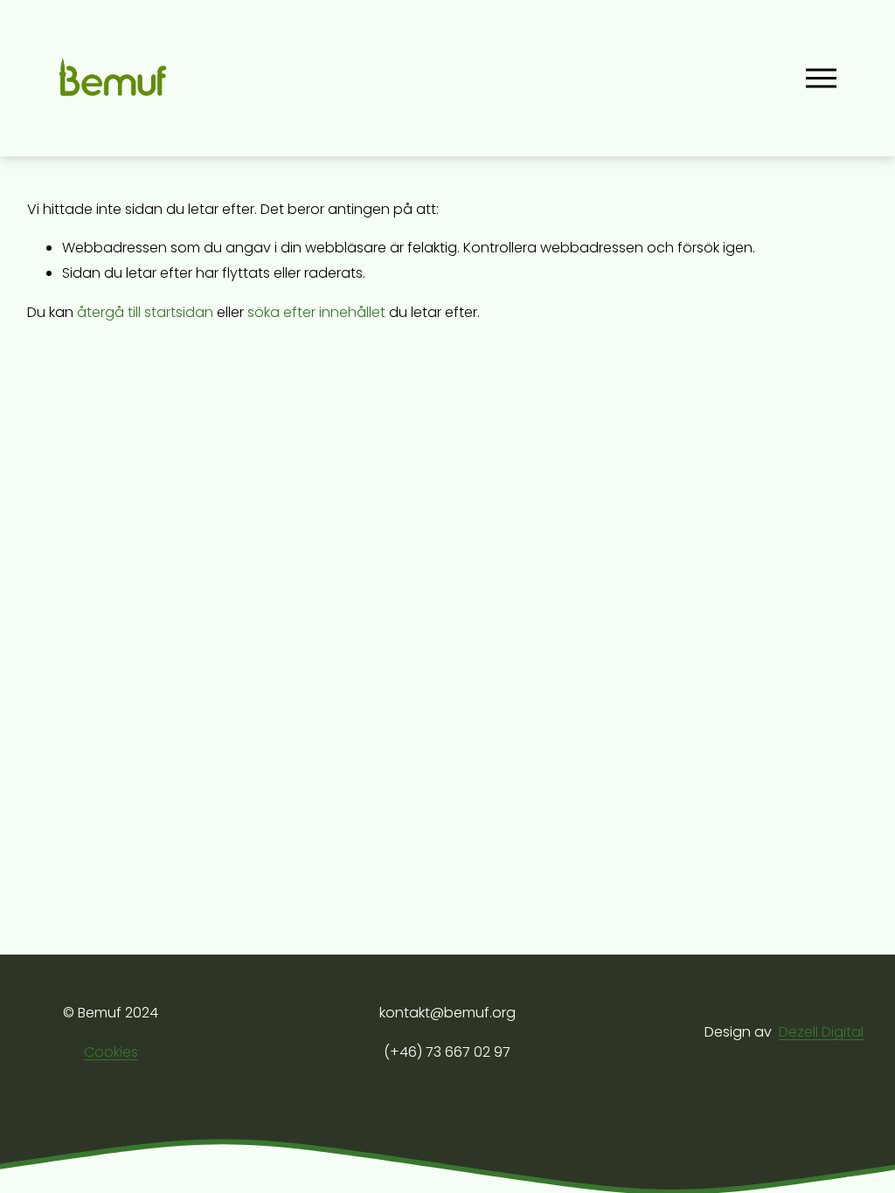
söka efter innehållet (316, 312)
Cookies (111, 1052)
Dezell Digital (821, 1032)
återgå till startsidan (145, 312)
